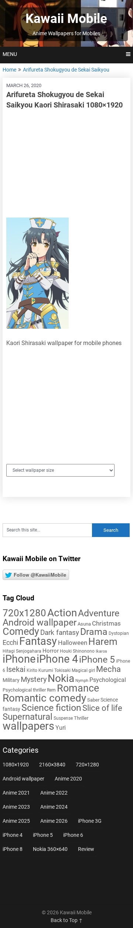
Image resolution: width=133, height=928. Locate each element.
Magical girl (83, 670)
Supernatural (27, 717)
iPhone (19, 659)
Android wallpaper (39, 622)
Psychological (107, 679)
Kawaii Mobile (66, 18)
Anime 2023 (16, 807)
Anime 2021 (16, 793)
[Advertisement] (66, 163)
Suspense (63, 718)
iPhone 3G (90, 821)
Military (11, 680)
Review (86, 849)
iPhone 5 (97, 659)
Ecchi (10, 642)
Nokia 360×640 (50, 849)
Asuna (84, 624)
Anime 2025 (16, 821)
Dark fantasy (59, 633)
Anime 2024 (54, 807)
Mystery (34, 679)
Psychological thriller (24, 690)
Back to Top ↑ (67, 920)
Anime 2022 (54, 793)
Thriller (81, 718)
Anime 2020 (68, 779)
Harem (102, 641)
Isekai (15, 669)
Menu (10, 54)
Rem (51, 690)
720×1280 (87, 765)
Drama (94, 631)
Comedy (21, 631)
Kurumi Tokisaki (54, 670)
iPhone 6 (73, 835)
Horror (50, 650)
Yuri (60, 727)
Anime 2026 (54, 821)
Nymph (81, 680)
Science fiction (51, 707)
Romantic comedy (44, 698)
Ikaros (101, 651)
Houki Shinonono (77, 651)
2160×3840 (52, 765)
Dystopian (119, 633)
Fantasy (38, 641)
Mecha (108, 669)
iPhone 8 (13, 849)
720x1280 (24, 613)
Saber (93, 700)
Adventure (98, 613)
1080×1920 (16, 765)
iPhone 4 (57, 659)
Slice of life (102, 708)
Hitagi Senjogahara (22, 651)
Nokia (61, 678)
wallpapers (28, 726)
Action (62, 613)
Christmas (106, 623)
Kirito (32, 670)
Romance (78, 688)
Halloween (72, 642)
